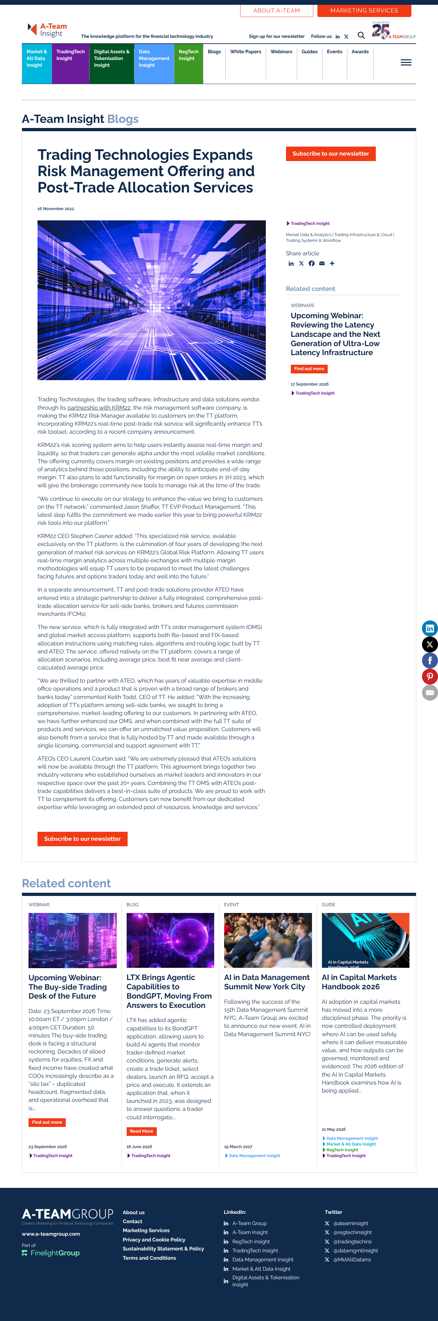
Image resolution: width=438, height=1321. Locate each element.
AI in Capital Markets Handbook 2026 (359, 982)
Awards (360, 52)
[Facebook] (430, 660)
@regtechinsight (352, 1232)
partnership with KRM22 (99, 408)
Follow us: (322, 36)
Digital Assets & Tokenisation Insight (112, 58)
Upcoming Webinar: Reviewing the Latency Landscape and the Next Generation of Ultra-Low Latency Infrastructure (336, 334)
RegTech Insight (188, 55)
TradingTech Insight (70, 55)
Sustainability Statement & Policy (163, 1249)
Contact (132, 1221)
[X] (430, 644)
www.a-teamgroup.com (51, 1234)
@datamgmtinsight (355, 1251)
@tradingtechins (352, 1242)
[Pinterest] (430, 677)
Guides (310, 52)
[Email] (430, 693)
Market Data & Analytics (309, 235)
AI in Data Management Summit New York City (267, 982)
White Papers (245, 52)
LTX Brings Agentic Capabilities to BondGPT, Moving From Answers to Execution (169, 991)
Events (334, 52)
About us (134, 1212)
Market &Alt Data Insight (37, 58)
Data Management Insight (154, 58)
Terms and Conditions (149, 1258)
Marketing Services (364, 10)
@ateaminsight (350, 1223)
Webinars (281, 52)
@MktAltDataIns (352, 1260)
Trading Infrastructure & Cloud (363, 235)
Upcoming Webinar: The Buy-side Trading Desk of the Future (68, 987)
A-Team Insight (250, 1232)
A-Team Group (249, 1223)
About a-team (276, 10)
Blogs (214, 52)
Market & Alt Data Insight (351, 1144)
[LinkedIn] (430, 628)
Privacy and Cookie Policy (154, 1240)
